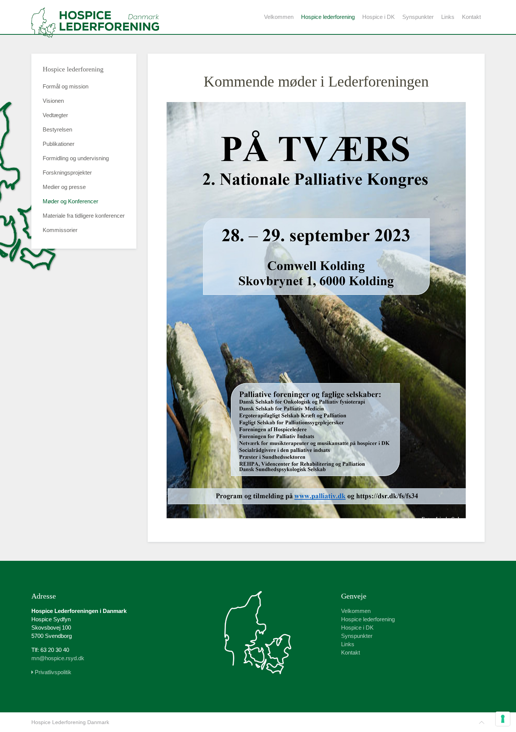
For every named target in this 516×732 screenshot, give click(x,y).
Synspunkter (418, 17)
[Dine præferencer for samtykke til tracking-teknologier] (503, 719)
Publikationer (58, 144)
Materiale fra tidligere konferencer (84, 215)
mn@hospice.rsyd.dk (57, 658)
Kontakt (471, 17)
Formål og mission (65, 86)
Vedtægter (55, 115)
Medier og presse (64, 187)
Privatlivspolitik (52, 672)
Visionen (53, 100)
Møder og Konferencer (70, 201)
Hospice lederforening (328, 17)
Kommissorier (60, 230)
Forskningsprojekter (67, 172)
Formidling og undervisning (76, 158)
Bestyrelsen (57, 129)
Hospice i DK (378, 17)
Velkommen (279, 17)
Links (447, 17)
